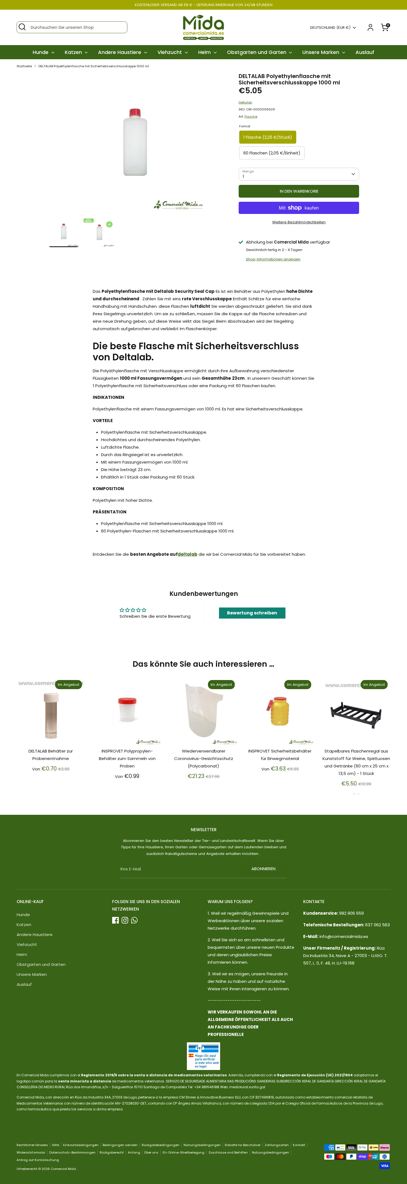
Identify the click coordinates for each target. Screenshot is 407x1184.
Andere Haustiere (120, 52)
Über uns (151, 1152)
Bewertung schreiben (252, 613)
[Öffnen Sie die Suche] (22, 26)
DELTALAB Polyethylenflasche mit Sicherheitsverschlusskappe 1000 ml (93, 66)
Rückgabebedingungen (160, 1145)
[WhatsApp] (134, 920)
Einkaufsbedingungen (81, 1145)
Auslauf (365, 52)
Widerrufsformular (31, 1152)
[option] (135, 144)
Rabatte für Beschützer (243, 1145)
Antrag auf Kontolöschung (38, 1160)
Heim (205, 52)
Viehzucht (170, 52)
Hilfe (55, 1145)
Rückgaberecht (112, 1152)
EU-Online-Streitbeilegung (183, 1152)
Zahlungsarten (277, 1145)
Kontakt (299, 1145)
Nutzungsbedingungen (202, 1145)
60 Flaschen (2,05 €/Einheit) (271, 153)
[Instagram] (125, 920)
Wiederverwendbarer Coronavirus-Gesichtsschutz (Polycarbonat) (203, 758)
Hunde (41, 52)
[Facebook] (115, 920)
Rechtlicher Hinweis (32, 1145)
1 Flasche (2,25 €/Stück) (267, 137)
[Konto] (370, 27)
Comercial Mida (63, 1169)
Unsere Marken (321, 52)
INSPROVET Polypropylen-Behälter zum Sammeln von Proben (127, 758)
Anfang (134, 1152)
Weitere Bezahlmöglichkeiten (299, 222)
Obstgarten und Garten (257, 52)
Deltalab (245, 102)
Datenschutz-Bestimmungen (72, 1152)
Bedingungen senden (120, 1145)
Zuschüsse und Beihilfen (228, 1152)
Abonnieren (263, 869)
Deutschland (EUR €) (330, 27)
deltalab (187, 554)
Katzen (74, 52)
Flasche (250, 116)
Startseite (24, 66)
